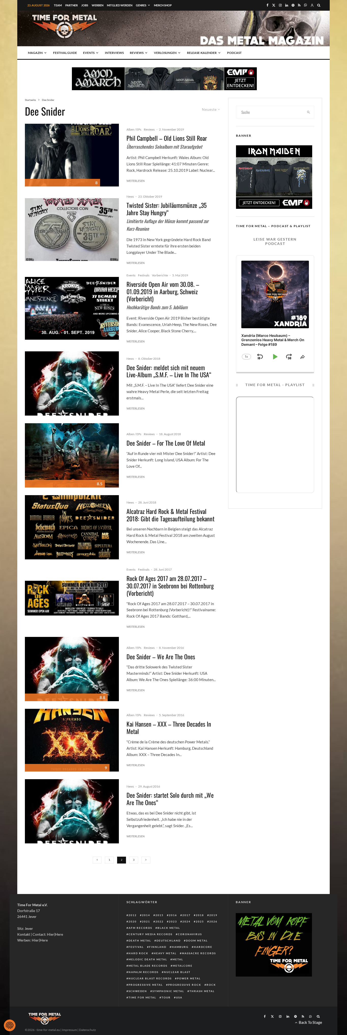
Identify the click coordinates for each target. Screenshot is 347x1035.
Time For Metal (142, 997)
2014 (146, 915)
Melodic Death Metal (148, 959)
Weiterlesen (136, 180)
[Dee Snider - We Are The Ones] (72, 383)
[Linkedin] (286, 5)
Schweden (138, 991)
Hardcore (203, 946)
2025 (200, 921)
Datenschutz (87, 1030)
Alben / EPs (134, 129)
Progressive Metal (146, 984)
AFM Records (140, 927)
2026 (213, 921)
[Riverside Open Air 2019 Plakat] (72, 308)
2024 (186, 921)
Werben (97, 5)
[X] (273, 5)
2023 (173, 921)
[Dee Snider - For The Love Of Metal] (72, 455)
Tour (166, 997)
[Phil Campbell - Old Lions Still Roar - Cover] (72, 155)
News (130, 196)
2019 (213, 915)
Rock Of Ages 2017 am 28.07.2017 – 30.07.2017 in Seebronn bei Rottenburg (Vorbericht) (170, 586)
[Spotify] (293, 5)
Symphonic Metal (168, 991)
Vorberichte (160, 275)
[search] (308, 112)
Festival (136, 946)
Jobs (84, 5)
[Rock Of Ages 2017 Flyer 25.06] (72, 598)
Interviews (114, 53)
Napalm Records (144, 972)
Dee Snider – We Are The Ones (161, 656)
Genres (141, 5)
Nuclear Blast (177, 972)
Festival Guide (65, 53)
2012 (133, 915)
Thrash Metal (202, 991)
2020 (133, 921)
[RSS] (299, 5)
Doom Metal (197, 940)
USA (179, 997)
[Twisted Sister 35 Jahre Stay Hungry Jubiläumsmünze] (72, 229)
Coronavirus (190, 934)
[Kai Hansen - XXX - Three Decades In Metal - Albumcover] (72, 740)
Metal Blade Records (148, 965)
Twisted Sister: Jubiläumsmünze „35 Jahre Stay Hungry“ (167, 208)
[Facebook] (267, 5)
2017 (186, 915)
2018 (200, 915)
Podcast (234, 53)
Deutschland (168, 940)
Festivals (143, 275)
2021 (146, 921)
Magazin (35, 53)
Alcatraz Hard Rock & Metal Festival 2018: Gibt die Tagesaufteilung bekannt (170, 515)
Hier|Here (55, 934)
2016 (173, 915)
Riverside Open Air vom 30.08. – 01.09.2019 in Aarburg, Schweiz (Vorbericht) (163, 291)
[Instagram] (280, 5)
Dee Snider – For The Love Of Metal (166, 443)
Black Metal (168, 927)
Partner (71, 5)
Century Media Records (150, 934)
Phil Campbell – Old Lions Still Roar (167, 138)
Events (88, 53)
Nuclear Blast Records (150, 978)
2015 (159, 915)
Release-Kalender (202, 53)
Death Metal (140, 940)
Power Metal (189, 978)
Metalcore (183, 965)
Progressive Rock (184, 984)
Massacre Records (199, 953)
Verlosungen (165, 53)
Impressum (69, 1030)
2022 (159, 921)
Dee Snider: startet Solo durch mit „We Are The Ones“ (170, 798)
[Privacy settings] (9, 1025)
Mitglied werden (119, 5)
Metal (177, 959)
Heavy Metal (165, 953)
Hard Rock (138, 953)
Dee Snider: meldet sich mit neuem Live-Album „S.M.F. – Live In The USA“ (169, 371)
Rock (211, 984)
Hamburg (180, 946)
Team (58, 5)
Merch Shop (163, 5)
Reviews (137, 53)
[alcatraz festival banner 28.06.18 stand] (72, 527)
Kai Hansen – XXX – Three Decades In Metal (169, 727)
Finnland (157, 946)
